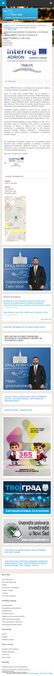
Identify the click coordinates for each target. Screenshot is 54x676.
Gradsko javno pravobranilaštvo (13, 616)
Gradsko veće (7, 611)
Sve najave (45, 319)
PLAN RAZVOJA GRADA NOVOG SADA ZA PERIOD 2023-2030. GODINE (25, 551)
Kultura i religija (7, 590)
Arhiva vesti (6, 657)
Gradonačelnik (7, 605)
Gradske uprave (7, 614)
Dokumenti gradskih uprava (12, 625)
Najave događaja (12, 297)
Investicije (6, 629)
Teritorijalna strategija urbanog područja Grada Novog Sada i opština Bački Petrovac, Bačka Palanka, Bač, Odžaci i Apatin (26, 563)
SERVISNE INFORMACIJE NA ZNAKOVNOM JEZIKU (24, 327)
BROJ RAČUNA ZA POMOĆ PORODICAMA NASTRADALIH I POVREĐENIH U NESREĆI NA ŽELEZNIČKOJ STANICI (23, 338)
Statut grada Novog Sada (11, 619)
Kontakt (5, 662)
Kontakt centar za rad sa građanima (14, 667)
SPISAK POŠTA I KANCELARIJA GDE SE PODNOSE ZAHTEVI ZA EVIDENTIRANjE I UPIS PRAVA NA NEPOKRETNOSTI (26, 399)
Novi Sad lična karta (9, 582)
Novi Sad (6, 575)
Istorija (4, 585)
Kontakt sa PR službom (10, 649)
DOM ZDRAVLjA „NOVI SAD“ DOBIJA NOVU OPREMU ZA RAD (25, 312)
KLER (4, 634)
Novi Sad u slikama (9, 596)
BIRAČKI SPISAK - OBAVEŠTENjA (18, 410)
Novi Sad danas (7, 579)
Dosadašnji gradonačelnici (11, 608)
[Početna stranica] (20, 19)
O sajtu (49, 673)
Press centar (7, 644)
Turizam (5, 593)
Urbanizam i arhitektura (10, 588)
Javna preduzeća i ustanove (12, 622)
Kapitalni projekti (8, 640)
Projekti (4, 637)
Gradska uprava (9, 601)
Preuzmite (11, 81)
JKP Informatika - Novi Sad (36, 673)
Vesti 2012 (5, 655)
